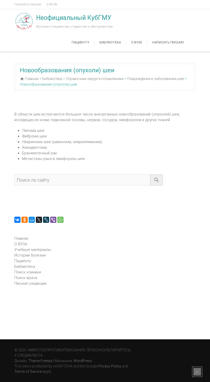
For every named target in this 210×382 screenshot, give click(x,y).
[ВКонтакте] (17, 220)
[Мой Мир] (32, 220)
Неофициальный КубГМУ (73, 17)
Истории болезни (30, 255)
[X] (39, 220)
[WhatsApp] (60, 220)
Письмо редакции (30, 283)
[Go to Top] (197, 372)
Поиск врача (25, 277)
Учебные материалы (32, 249)
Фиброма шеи (34, 136)
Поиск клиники (27, 272)
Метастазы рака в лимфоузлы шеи (53, 158)
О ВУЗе (51, 4)
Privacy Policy (109, 366)
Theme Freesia (40, 361)
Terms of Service (28, 371)
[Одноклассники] (25, 220)
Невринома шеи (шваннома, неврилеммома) (62, 142)
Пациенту (80, 42)
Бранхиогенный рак (39, 153)
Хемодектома (34, 147)
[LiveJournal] (46, 220)
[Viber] (53, 220)
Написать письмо (27, 4)
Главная (21, 238)
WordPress (83, 361)
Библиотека (110, 42)
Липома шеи (33, 130)
